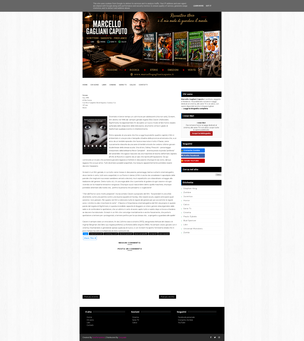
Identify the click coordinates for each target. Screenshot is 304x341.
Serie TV (135, 320)
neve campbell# (140, 234)
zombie (187, 192)
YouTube (181, 323)
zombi (186, 232)
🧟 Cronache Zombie (190, 150)
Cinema (135, 317)
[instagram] (219, 337)
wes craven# (164, 234)
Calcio (134, 323)
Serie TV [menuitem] (123, 85)
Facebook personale (186, 317)
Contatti (90, 325)
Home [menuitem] (85, 85)
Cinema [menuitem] (112, 85)
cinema (187, 212)
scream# (153, 234)
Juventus (187, 196)
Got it (208, 6)
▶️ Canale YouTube (190, 161)
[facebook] (211, 337)
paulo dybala (190, 216)
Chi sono (90, 320)
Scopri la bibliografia (201, 133)
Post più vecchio (167, 297)
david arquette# (125, 234)
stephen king (190, 188)
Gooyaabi (122, 337)
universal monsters (192, 229)
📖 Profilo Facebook (190, 155)
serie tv (187, 208)
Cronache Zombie (185, 320)
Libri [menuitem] (104, 85)
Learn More (198, 6)
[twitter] (215, 337)
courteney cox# (110, 234)
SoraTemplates (98, 337)
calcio (186, 204)
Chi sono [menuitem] (94, 85)
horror (186, 200)
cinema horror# (96, 234)
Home (89, 317)
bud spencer (189, 220)
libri (185, 225)
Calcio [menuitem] (133, 85)
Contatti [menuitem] (143, 85)
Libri (88, 323)
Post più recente (91, 297)
